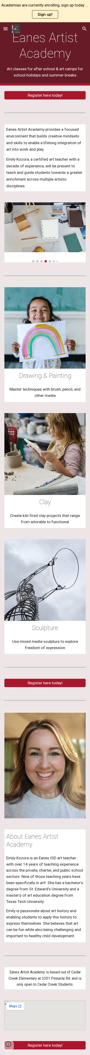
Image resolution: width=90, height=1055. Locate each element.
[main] (45, 54)
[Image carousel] (45, 232)
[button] (5, 28)
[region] (45, 11)
